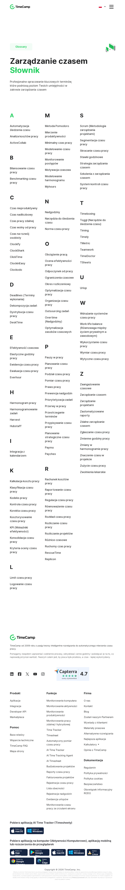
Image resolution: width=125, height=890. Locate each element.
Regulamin (90, 767)
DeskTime (16, 322)
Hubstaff (15, 426)
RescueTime (53, 552)
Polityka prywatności (96, 773)
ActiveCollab (18, 142)
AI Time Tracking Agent (59, 755)
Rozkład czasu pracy (58, 516)
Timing (84, 230)
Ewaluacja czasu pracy (24, 371)
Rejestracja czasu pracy (59, 782)
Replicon (50, 559)
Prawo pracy (53, 387)
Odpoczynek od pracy (59, 271)
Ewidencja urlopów (57, 799)
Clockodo (16, 269)
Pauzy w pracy (54, 357)
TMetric (85, 243)
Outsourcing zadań (57, 311)
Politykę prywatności (78, 877)
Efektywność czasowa (24, 347)
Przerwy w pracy (55, 406)
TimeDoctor (87, 256)
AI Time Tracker (55, 749)
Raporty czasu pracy (58, 771)
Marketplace (17, 717)
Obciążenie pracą (56, 254)
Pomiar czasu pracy (57, 380)
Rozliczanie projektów (59, 533)
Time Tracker (53, 729)
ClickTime (16, 257)
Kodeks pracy (18, 498)
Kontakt (88, 706)
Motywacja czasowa (58, 169)
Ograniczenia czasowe (59, 277)
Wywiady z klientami (95, 722)
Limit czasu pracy (21, 577)
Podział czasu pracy (57, 374)
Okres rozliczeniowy (58, 284)
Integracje (15, 706)
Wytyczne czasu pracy (94, 359)
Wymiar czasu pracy (93, 352)
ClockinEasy (17, 263)
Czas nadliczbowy (21, 214)
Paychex (50, 454)
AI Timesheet (53, 760)
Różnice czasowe (56, 540)
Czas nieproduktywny (24, 208)
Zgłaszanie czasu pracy (95, 432)
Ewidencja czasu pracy (24, 364)
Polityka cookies (93, 778)
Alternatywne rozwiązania (98, 733)
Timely (84, 236)
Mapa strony (17, 751)
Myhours (50, 186)
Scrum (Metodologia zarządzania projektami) (93, 129)
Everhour (15, 377)
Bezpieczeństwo (93, 784)
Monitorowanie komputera (61, 700)
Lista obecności (55, 788)
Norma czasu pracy (57, 228)
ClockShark (17, 250)
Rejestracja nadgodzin (59, 793)
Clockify (15, 244)
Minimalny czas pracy (58, 142)
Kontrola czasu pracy (23, 504)
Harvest (15, 419)
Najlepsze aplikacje (95, 738)
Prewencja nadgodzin (58, 393)
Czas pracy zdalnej (22, 221)
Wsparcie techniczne (22, 740)
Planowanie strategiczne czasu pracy (57, 437)
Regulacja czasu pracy (59, 500)
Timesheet (52, 735)
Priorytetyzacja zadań (59, 399)
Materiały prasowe (94, 728)
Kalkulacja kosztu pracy (24, 481)
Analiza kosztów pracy (24, 136)
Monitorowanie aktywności (61, 706)
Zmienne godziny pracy (95, 438)
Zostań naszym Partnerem (98, 717)
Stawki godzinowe (91, 157)
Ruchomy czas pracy (58, 546)
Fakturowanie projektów (60, 777)
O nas (87, 700)
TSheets (85, 262)
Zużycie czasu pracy (93, 465)
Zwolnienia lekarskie (93, 472)
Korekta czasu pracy (23, 510)
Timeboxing (87, 213)
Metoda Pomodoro (57, 126)
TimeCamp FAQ (19, 745)
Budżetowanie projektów (60, 766)
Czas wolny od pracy (23, 227)
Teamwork (87, 249)
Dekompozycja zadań (23, 305)
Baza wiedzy (17, 734)
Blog (86, 711)
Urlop (83, 288)
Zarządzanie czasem (93, 394)
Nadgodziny (52, 212)
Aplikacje (15, 700)
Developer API (18, 711)
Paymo (49, 447)
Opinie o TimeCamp (95, 749)
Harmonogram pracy (23, 403)
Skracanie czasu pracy (94, 150)
